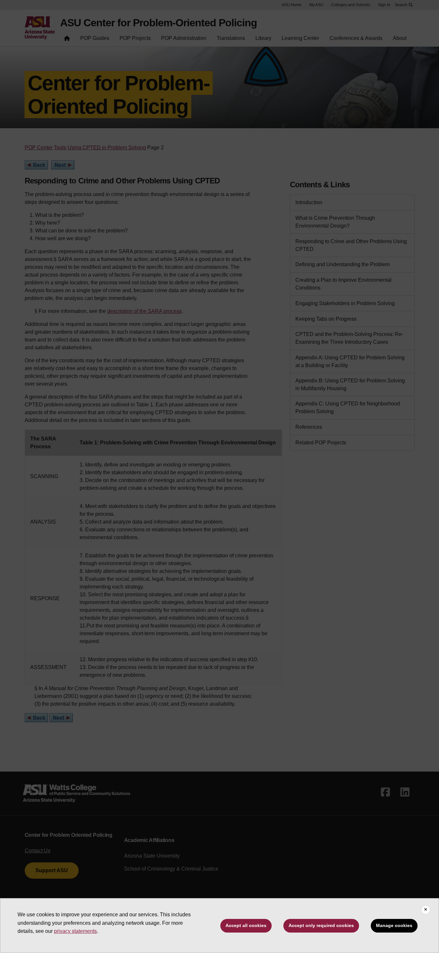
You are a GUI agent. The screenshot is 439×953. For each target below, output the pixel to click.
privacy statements (75, 931)
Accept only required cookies (321, 925)
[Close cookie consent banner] (425, 909)
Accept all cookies (246, 925)
